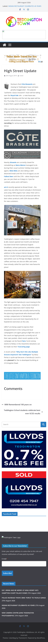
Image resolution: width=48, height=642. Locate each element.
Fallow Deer (8, 176)
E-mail (5, 559)
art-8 (6, 187)
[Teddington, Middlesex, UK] (4, 45)
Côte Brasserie (26, 84)
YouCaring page (24, 347)
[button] (24, 34)
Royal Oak (14, 95)
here (24, 341)
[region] (24, 34)
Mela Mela (13, 171)
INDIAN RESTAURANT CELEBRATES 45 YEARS (24, 6)
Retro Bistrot (21, 165)
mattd (21, 76)
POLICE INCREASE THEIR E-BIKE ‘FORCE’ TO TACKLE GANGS (24, 598)
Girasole (13, 162)
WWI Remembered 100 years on (18, 404)
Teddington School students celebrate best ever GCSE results (22, 412)
